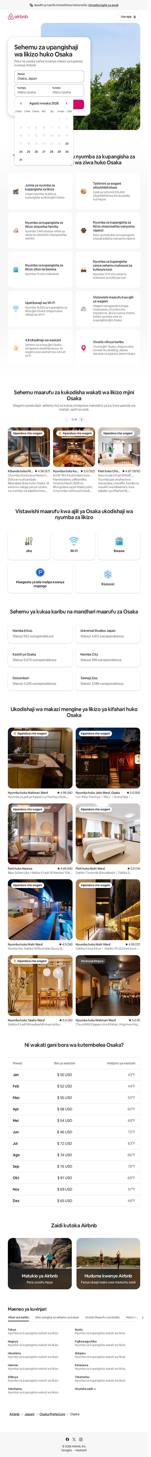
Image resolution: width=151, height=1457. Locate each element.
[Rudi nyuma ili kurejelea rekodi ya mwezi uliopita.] (21, 103)
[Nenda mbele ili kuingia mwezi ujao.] (66, 103)
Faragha (66, 1450)
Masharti (81, 1450)
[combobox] (49, 78)
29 (59, 151)
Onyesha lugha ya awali (103, 5)
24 (20, 151)
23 (66, 143)
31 (20, 160)
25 (28, 151)
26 (36, 151)
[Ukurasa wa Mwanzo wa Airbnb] (18, 16)
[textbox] (31, 92)
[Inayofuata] (81, 419)
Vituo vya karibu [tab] (18, 1317)
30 (67, 151)
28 (51, 151)
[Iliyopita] (67, 419)
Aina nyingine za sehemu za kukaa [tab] (57, 1317)
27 (43, 151)
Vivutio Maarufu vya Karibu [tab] (102, 1317)
